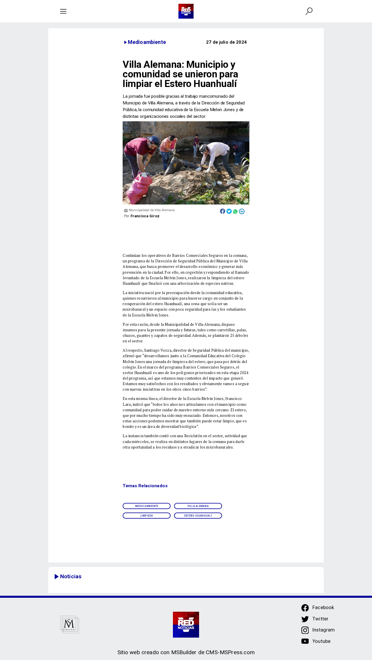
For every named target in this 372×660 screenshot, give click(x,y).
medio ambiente (146, 506)
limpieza (146, 515)
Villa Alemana (198, 506)
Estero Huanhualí (198, 515)
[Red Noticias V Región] (63, 11)
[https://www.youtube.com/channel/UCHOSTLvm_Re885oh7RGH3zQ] (305, 644)
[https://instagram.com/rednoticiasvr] (305, 633)
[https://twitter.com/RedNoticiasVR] (305, 622)
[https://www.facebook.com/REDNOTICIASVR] (305, 608)
